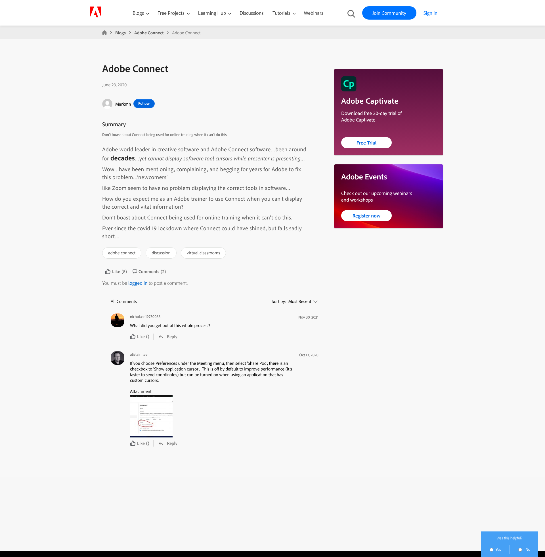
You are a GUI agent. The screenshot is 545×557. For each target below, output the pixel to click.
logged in (138, 283)
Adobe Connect (149, 32)
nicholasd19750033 (145, 316)
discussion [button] (161, 253)
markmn (123, 104)
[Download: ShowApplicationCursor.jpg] (211, 416)
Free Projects (172, 13)
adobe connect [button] (121, 253)
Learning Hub (212, 13)
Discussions (251, 13)
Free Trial (367, 142)
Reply (172, 336)
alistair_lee (138, 354)
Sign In (430, 13)
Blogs (138, 13)
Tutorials (281, 13)
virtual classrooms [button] (203, 253)
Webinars (313, 13)
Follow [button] (144, 103)
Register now (367, 215)
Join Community (389, 13)
